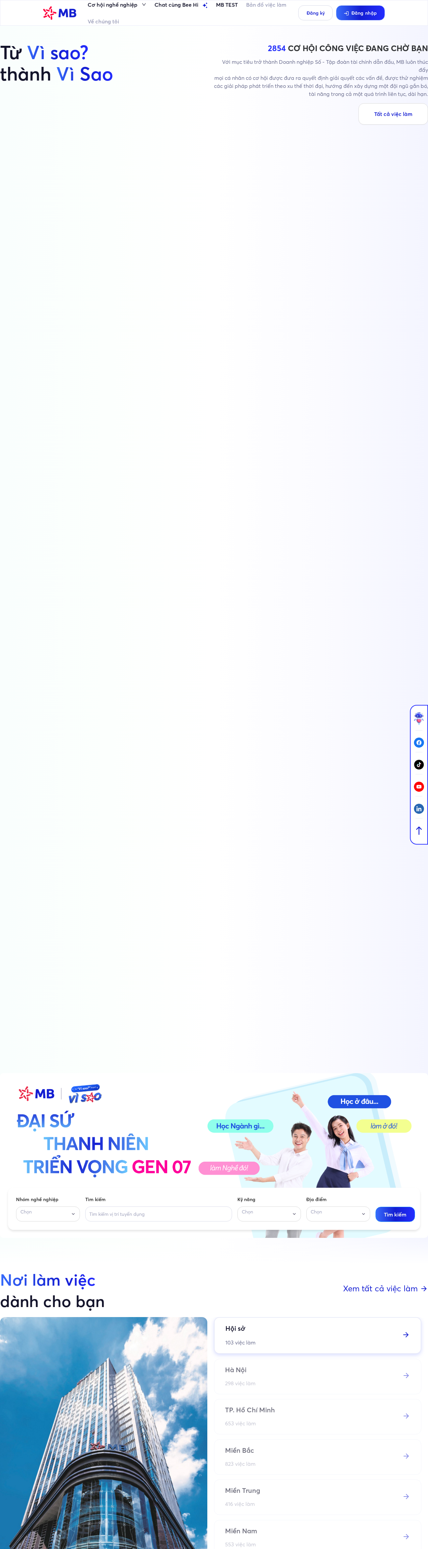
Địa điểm (316, 1199)
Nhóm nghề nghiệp (37, 1199)
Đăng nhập (364, 13)
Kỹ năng (246, 1199)
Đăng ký (316, 13)
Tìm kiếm (95, 1199)
